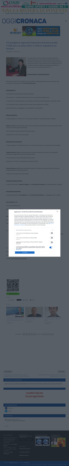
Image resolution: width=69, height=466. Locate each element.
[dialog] (34, 233)
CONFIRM (24, 252)
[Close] (58, 212)
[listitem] (34, 230)
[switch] (51, 233)
